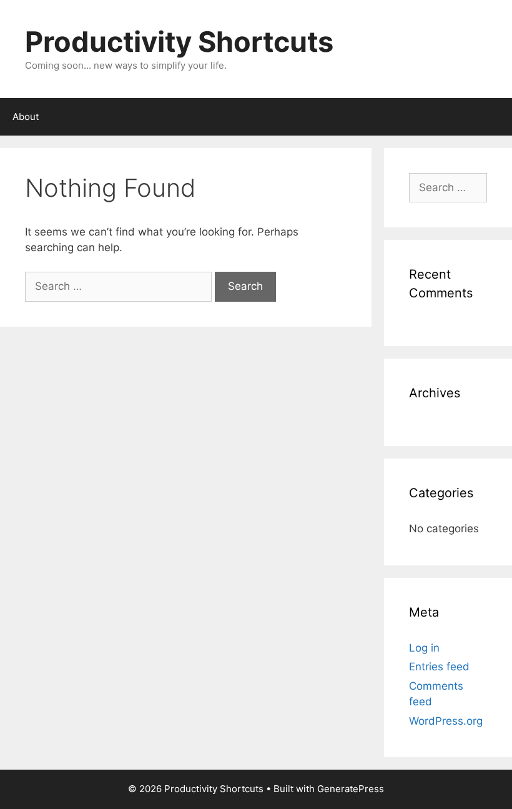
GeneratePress (350, 789)
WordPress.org (446, 721)
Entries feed (439, 666)
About (25, 116)
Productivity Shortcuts (179, 41)
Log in (424, 648)
